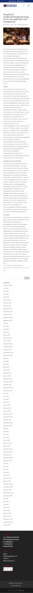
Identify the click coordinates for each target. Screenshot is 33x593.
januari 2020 (7, 516)
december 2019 (7, 519)
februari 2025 (7, 338)
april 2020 (6, 507)
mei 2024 (6, 364)
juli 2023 (5, 393)
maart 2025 (6, 335)
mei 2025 (6, 329)
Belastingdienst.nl (10, 556)
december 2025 (7, 309)
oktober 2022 (7, 420)
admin (7, 24)
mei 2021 (6, 469)
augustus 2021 (7, 461)
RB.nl (5, 554)
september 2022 (8, 423)
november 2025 (8, 311)
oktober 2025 (7, 314)
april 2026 (6, 297)
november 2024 (8, 347)
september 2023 (8, 387)
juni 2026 (6, 291)
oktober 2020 (7, 490)
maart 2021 (6, 475)
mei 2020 (6, 504)
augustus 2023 (7, 390)
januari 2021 (7, 481)
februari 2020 (7, 513)
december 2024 (7, 344)
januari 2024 (7, 376)
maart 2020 (6, 510)
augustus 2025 (7, 320)
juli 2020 (5, 498)
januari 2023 (7, 411)
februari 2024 (7, 373)
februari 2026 (7, 303)
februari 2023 (7, 408)
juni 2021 (6, 466)
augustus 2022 (7, 426)
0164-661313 (13, 1)
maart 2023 (6, 405)
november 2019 (8, 522)
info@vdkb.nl (9, 542)
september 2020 (8, 493)
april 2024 (6, 367)
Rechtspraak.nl (9, 561)
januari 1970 (7, 525)
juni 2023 (6, 396)
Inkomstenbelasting (23, 24)
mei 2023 (6, 399)
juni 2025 (6, 326)
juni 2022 (6, 431)
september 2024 (8, 352)
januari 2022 (7, 446)
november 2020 (8, 487)
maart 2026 (6, 300)
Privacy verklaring (16, 585)
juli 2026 (5, 288)
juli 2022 (5, 428)
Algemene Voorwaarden (15, 583)
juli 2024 (5, 358)
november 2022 (8, 417)
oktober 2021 (7, 455)
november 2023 (8, 382)
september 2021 (8, 458)
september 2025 (8, 317)
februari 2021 (7, 478)
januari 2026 (7, 306)
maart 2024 (6, 370)
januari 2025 (7, 341)
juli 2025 (5, 323)
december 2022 (7, 414)
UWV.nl (6, 558)
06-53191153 (9, 546)
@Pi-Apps (22, 590)
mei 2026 (6, 294)
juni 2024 (6, 361)
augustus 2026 (7, 285)
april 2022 (6, 437)
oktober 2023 (7, 385)
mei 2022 (6, 434)
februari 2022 (7, 443)
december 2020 (7, 484)
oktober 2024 (7, 350)
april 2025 (6, 332)
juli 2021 (5, 463)
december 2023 (7, 379)
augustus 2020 (7, 496)
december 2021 (7, 449)
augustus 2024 (7, 355)
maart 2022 (6, 440)
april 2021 (6, 472)
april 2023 (6, 402)
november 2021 (8, 452)
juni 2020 (6, 501)
